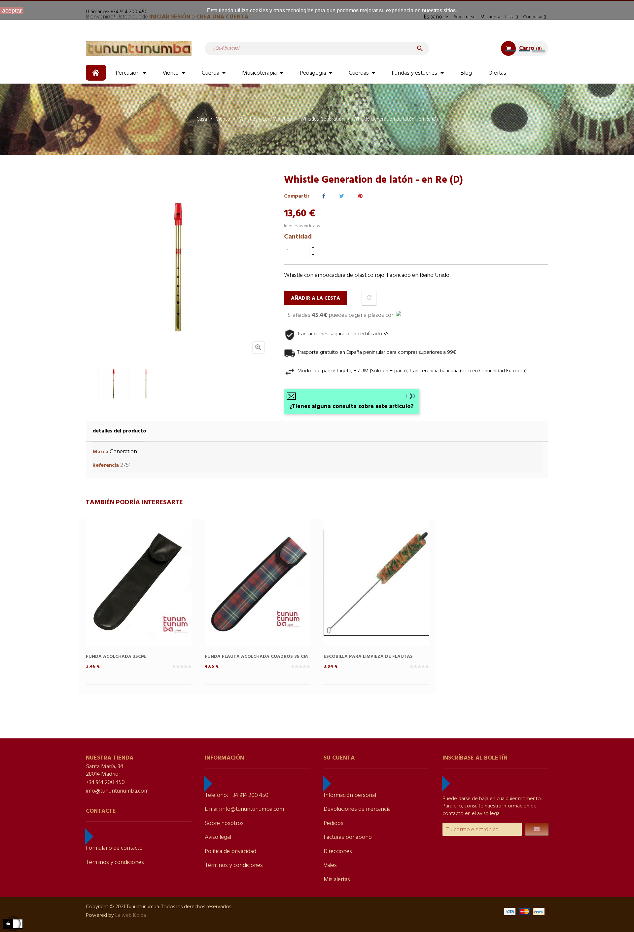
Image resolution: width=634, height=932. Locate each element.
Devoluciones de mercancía (357, 809)
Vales (330, 865)
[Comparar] (369, 298)
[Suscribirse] (537, 829)
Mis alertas (337, 879)
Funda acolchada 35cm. (116, 656)
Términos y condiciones (115, 862)
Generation (123, 452)
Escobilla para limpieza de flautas (368, 656)
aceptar (12, 10)
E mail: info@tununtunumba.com (244, 809)
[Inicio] (96, 72)
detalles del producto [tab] (119, 431)
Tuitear (341, 196)
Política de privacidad (230, 851)
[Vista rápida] (125, 594)
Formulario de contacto (114, 848)
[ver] (151, 594)
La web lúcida (130, 915)
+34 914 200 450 (105, 782)
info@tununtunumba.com (117, 791)
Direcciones (338, 851)
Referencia (105, 465)
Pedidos (333, 823)
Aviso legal (218, 837)
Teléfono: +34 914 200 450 (236, 795)
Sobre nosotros (224, 823)
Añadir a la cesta (315, 298)
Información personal (350, 795)
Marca (100, 452)
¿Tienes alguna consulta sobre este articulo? (351, 406)
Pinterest (360, 196)
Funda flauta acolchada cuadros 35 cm (256, 656)
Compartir (323, 196)
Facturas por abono (348, 837)
